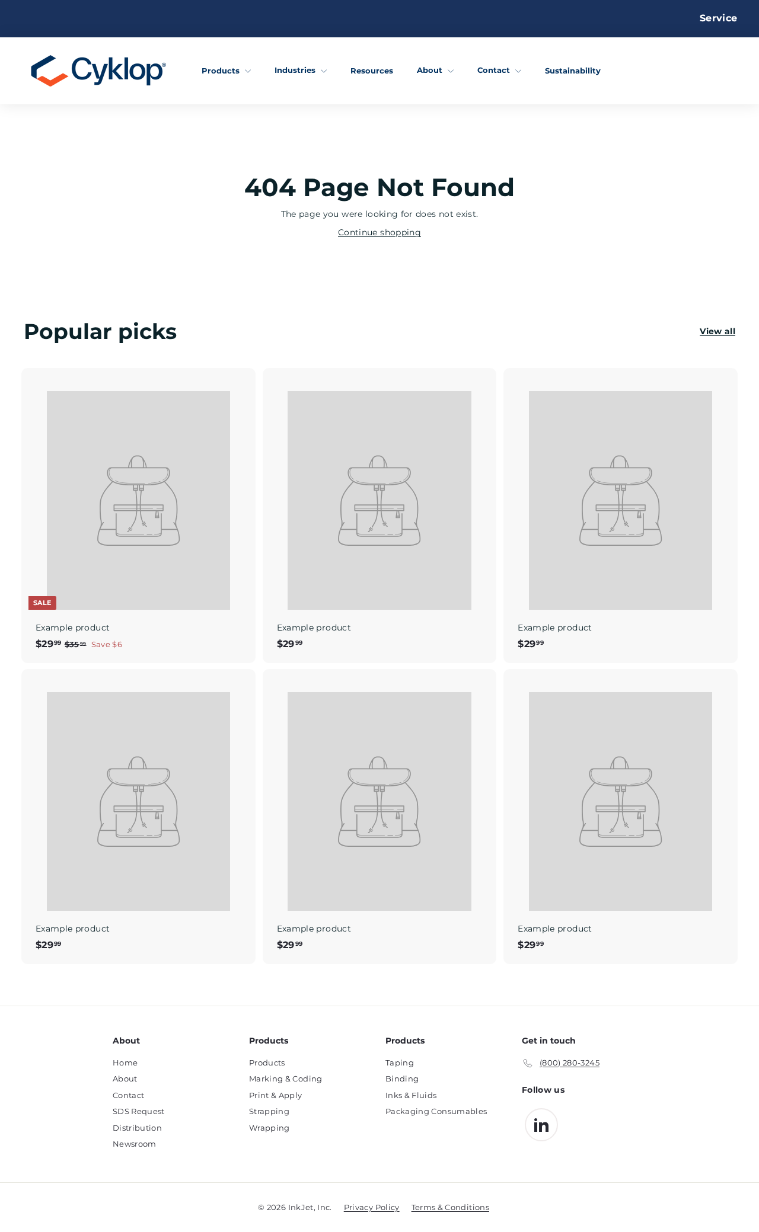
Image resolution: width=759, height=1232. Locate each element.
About (431, 70)
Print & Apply (275, 1095)
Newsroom (135, 1143)
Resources (371, 70)
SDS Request (139, 1111)
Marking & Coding (286, 1078)
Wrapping (269, 1127)
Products (222, 70)
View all (717, 331)
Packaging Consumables (436, 1111)
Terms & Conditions (450, 1207)
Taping (399, 1062)
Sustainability (573, 70)
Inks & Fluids (411, 1095)
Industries (296, 70)
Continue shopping (379, 232)
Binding (402, 1078)
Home (125, 1062)
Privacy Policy (372, 1207)
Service (718, 18)
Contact (494, 70)
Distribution (137, 1127)
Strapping (269, 1111)
